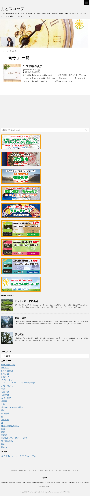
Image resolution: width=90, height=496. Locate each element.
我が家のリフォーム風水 (12, 407)
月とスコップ (14, 8)
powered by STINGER (63, 492)
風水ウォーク (7, 447)
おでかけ (5, 374)
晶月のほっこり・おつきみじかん (18, 456)
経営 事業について (10, 426)
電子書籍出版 (7, 441)
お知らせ (5, 377)
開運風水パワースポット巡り (14, 438)
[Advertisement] (18, 111)
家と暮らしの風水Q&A (63, 470)
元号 (29, 72)
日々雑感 (37, 70)
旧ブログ (76, 470)
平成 (33, 72)
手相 (3, 410)
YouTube (5, 368)
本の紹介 (5, 420)
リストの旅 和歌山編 (26, 301)
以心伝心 (19, 334)
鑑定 (3, 432)
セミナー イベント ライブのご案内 (18, 383)
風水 (3, 444)
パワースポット (8, 386)
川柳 (3, 404)
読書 (3, 429)
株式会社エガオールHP (18, 470)
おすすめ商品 (7, 371)
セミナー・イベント (46, 470)
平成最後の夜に (33, 66)
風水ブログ (33, 470)
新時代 (37, 72)
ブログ (4, 389)
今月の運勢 (6, 398)
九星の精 (5, 392)
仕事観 (4, 401)
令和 (26, 72)
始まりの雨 (20, 318)
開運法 (4, 435)
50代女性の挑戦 (8, 365)
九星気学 (5, 395)
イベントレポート (9, 380)
